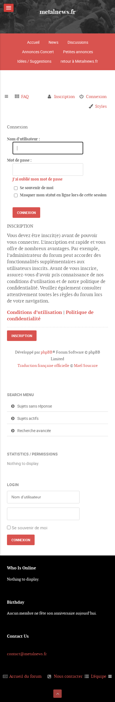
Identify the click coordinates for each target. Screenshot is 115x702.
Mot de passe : (19, 160)
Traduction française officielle (43, 365)
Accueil (33, 42)
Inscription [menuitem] (64, 96)
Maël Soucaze (86, 365)
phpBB (46, 352)
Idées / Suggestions (34, 61)
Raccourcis (9, 96)
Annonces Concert (38, 51)
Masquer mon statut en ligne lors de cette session (63, 195)
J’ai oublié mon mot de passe (38, 179)
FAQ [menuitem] (25, 96)
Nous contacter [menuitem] (68, 676)
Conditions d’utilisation (34, 312)
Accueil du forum (25, 676)
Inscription (21, 335)
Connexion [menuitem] (96, 96)
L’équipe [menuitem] (98, 676)
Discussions (78, 42)
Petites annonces (78, 51)
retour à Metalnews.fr (79, 61)
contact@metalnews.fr (27, 653)
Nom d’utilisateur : (23, 139)
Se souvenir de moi (36, 187)
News (53, 42)
